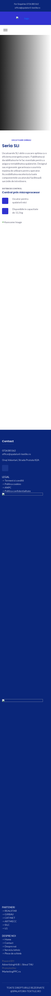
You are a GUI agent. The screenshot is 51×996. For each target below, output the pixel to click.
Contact (8, 942)
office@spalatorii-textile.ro (27, 7)
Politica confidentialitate (18, 491)
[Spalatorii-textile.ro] (25, 18)
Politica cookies (13, 483)
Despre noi (10, 946)
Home (8, 939)
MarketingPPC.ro (11, 971)
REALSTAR (11, 910)
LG (6, 928)
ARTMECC (11, 921)
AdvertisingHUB (11, 964)
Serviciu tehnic (12, 949)
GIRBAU (9, 914)
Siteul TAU (27, 964)
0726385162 (33, 4)
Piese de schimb (13, 953)
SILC (7, 924)
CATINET (10, 917)
